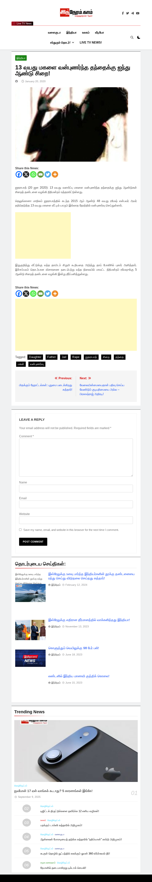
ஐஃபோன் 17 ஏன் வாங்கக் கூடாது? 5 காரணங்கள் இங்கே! (53, 791)
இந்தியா (71, 32)
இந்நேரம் (56, 584)
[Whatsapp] (33, 174)
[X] (26, 174)
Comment (26, 436)
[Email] (40, 174)
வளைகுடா (54, 32)
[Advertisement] (43, 235)
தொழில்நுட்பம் (20, 785)
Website (24, 514)
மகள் (21, 364)
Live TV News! (91, 42)
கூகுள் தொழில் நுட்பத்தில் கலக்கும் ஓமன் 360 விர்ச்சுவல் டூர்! (75, 853)
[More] (55, 174)
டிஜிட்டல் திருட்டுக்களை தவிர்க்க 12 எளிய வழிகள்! (69, 811)
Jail (64, 357)
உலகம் (86, 32)
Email (23, 498)
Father (51, 357)
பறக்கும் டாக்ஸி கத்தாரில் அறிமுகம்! (61, 825)
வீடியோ (99, 32)
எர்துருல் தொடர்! (60, 42)
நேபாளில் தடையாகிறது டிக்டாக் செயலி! (63, 867)
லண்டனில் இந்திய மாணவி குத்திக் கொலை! (78, 676)
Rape (76, 357)
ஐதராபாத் (91, 357)
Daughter (35, 357)
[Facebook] (19, 174)
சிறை (106, 357)
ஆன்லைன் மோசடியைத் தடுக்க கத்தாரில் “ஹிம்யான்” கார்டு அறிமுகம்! (81, 839)
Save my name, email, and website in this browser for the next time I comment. (71, 529)
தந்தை (119, 357)
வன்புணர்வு (37, 364)
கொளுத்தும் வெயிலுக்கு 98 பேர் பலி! (73, 648)
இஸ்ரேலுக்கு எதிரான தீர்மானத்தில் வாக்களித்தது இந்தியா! (89, 620)
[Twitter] (47, 174)
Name (23, 482)
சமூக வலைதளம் (48, 862)
